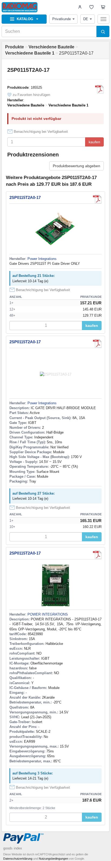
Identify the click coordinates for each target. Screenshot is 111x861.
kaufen (94, 142)
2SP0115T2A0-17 (25, 197)
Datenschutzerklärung (17, 858)
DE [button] (85, 19)
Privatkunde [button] (61, 19)
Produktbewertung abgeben (76, 166)
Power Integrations (42, 259)
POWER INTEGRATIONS (47, 614)
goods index (12, 848)
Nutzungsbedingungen (53, 858)
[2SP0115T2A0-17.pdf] (99, 89)
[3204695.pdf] (97, 555)
